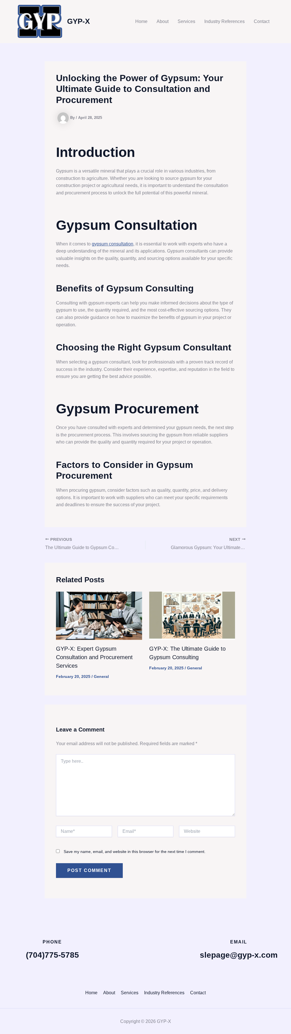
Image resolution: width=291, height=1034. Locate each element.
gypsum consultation (112, 243)
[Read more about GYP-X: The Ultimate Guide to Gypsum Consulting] (192, 615)
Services (186, 21)
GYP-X (78, 21)
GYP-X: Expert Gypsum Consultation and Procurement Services (94, 657)
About (163, 21)
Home (141, 21)
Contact (261, 21)
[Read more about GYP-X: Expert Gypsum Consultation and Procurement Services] (99, 615)
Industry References (224, 21)
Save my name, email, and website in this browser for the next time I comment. (134, 851)
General (101, 676)
